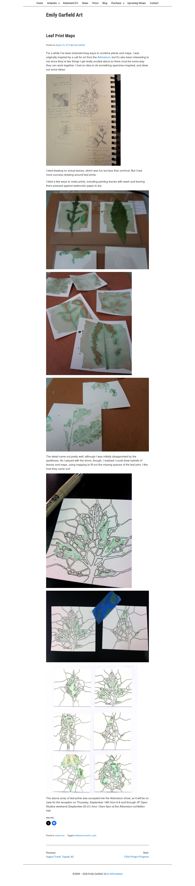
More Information (113, 873)
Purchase (116, 3)
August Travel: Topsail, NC (60, 854)
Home (40, 3)
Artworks (52, 3)
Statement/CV (70, 3)
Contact (154, 3)
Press (95, 3)
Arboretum (104, 57)
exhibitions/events (82, 835)
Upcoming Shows (136, 3)
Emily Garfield (79, 45)
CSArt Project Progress (136, 854)
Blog (104, 3)
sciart (94, 835)
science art (60, 835)
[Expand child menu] (59, 3)
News (85, 3)
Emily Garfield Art (64, 15)
